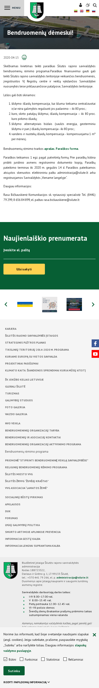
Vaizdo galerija (16, 414)
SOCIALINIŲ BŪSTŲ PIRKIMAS (24, 497)
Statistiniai (53, 660)
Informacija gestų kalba (22, 539)
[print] (24, 57)
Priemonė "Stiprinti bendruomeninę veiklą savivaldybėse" (46, 460)
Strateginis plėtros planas (25, 342)
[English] (82, 11)
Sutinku (14, 671)
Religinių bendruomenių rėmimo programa (36, 467)
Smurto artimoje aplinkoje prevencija (33, 532)
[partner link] (25, 304)
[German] (88, 11)
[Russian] (94, 11)
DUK (8, 511)
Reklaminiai (75, 660)
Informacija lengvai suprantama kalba (32, 545)
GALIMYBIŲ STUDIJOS (19, 400)
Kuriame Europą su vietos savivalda (31, 356)
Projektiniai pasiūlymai (21, 363)
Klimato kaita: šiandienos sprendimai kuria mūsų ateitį (45, 370)
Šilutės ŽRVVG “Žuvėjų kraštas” (27, 481)
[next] (93, 304)
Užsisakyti (24, 269)
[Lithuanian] (76, 11)
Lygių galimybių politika (22, 525)
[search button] (95, 5)
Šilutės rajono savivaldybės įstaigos (31, 335)
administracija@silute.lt (72, 577)
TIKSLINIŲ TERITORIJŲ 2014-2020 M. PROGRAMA (37, 349)
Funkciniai (31, 660)
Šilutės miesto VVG (19, 474)
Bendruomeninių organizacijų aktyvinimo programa (43, 444)
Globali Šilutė (15, 386)
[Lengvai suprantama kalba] (81, 5)
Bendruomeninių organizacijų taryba (32, 430)
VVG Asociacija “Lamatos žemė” (26, 488)
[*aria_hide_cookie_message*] (94, 635)
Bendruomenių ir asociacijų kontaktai (33, 437)
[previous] (5, 304)
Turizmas (12, 393)
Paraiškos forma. (67, 149)
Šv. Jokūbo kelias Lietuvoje (24, 379)
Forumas (11, 518)
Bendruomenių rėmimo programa (26, 452)
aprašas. (49, 149)
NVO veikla (12, 423)
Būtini (12, 660)
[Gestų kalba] (88, 5)
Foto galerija (15, 407)
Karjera (10, 328)
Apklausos (12, 504)
